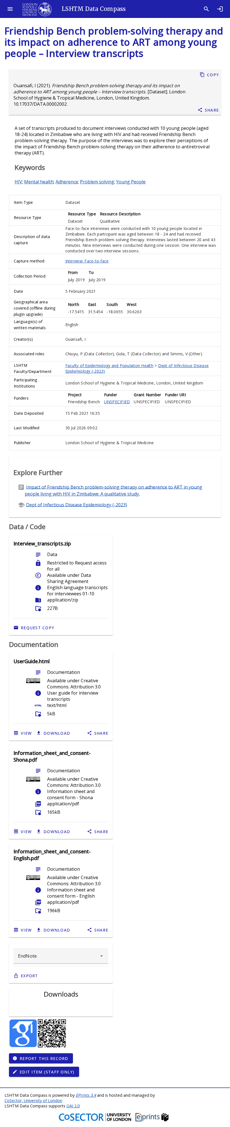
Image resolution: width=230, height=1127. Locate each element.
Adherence (67, 182)
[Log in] (220, 9)
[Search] (206, 9)
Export (29, 975)
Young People (131, 182)
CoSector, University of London (33, 1100)
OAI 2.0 (73, 1105)
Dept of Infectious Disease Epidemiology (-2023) (76, 504)
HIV (18, 182)
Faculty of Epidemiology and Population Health (109, 365)
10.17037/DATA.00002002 (40, 104)
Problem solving (97, 182)
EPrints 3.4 (86, 1095)
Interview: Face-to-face (87, 261)
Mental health (39, 182)
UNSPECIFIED (117, 401)
